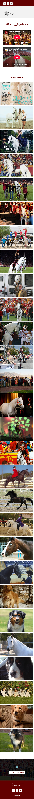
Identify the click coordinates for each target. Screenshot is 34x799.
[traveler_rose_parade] (16, 368)
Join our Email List (16, 772)
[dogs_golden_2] (16, 608)
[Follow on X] (8, 3)
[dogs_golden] (16, 727)
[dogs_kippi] (16, 632)
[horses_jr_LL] (16, 512)
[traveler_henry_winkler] (16, 296)
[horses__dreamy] (16, 560)
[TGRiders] (16, 248)
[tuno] (16, 656)
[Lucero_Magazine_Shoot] (16, 152)
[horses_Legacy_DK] (16, 488)
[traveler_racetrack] (16, 392)
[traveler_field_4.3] (16, 200)
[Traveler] (16, 176)
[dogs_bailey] (16, 680)
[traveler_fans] (16, 464)
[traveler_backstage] (16, 416)
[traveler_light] (16, 440)
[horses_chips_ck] (16, 584)
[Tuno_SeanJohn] (16, 128)
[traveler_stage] (16, 224)
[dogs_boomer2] (16, 751)
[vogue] (16, 104)
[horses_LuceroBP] (16, 536)
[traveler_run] (16, 320)
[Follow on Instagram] (11, 3)
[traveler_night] (16, 272)
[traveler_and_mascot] (16, 344)
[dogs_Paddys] (16, 704)
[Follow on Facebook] (4, 3)
